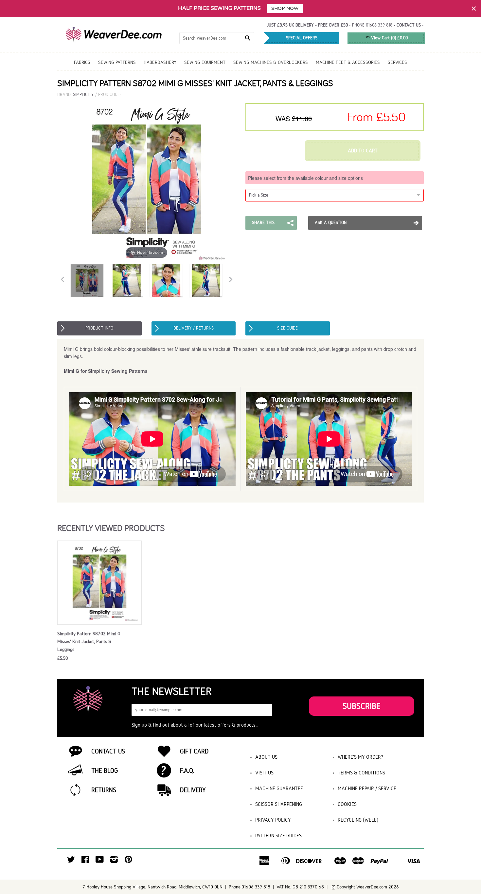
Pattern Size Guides (278, 835)
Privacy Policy (273, 820)
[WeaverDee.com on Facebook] (85, 861)
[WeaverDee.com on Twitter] (71, 861)
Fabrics (82, 62)
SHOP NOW (284, 8)
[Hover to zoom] (146, 181)
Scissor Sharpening (278, 804)
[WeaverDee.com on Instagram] (114, 861)
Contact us (409, 25)
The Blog (104, 770)
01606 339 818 (379, 25)
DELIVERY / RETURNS (193, 328)
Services (397, 62)
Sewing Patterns (117, 62)
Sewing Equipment (204, 62)
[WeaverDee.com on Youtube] (100, 861)
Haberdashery (160, 62)
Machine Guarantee (279, 788)
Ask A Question (331, 222)
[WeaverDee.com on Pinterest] (128, 861)
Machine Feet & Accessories (348, 62)
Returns (103, 789)
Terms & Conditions (361, 772)
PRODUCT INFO (99, 328)
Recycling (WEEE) (358, 820)
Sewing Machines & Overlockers (270, 62)
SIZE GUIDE (287, 328)
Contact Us (108, 751)
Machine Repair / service (367, 788)
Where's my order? (360, 757)
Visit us (264, 772)
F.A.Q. (187, 770)
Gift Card (194, 751)
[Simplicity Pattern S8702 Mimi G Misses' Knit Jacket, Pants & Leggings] (87, 281)
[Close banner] (474, 8)
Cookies (347, 804)
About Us (266, 757)
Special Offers (301, 37)
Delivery (193, 789)
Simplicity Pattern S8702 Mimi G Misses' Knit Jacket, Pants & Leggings (88, 641)
